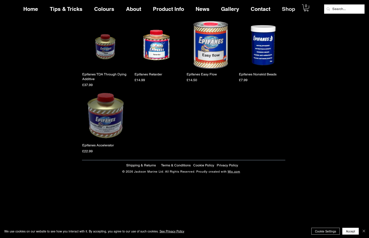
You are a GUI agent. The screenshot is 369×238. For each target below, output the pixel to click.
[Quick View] (106, 45)
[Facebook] (354, 108)
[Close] (363, 231)
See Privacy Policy (172, 231)
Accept (350, 231)
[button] (306, 8)
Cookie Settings (325, 231)
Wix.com (234, 171)
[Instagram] (354, 126)
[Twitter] (354, 117)
